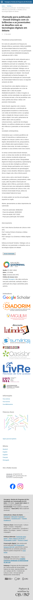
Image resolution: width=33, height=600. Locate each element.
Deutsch (5, 449)
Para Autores (6, 401)
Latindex (21, 517)
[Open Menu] (2, 2)
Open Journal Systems (9, 439)
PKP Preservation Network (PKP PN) (14, 546)
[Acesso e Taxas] (23, 540)
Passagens (11, 279)
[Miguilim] (14, 517)
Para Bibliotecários (8, 404)
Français (5, 457)
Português (6, 460)
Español (5, 454)
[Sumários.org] (16, 518)
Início (3, 6)
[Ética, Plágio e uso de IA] (17, 538)
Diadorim (7, 517)
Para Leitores (6, 399)
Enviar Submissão (9, 253)
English (5, 452)
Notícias (9, 6)
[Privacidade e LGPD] (10, 540)
